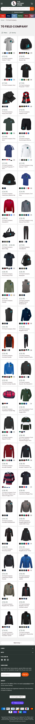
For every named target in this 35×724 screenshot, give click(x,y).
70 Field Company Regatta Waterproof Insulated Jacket (7, 634)
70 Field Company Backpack (24, 274)
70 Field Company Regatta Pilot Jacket (7, 604)
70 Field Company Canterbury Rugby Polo (26, 493)
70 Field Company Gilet (9, 329)
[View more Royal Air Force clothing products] (14, 16)
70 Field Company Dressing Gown (7, 549)
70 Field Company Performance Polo (7, 274)
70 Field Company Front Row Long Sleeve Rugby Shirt (26, 410)
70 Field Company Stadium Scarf (24, 112)
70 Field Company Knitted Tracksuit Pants (25, 356)
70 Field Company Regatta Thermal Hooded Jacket (24, 605)
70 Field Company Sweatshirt (7, 221)
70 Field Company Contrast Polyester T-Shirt (8, 167)
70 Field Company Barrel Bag (7, 248)
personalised (26, 683)
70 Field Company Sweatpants (24, 248)
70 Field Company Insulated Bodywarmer (8, 521)
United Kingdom (16, 696)
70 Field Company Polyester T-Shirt (24, 86)
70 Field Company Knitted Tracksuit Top (25, 466)
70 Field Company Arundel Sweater (7, 466)
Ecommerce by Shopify (20, 721)
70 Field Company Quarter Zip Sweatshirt (25, 383)
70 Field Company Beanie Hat (24, 59)
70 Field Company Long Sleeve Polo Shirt (26, 221)
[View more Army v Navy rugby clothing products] (32, 16)
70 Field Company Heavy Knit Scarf (7, 112)
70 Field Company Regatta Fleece (24, 329)
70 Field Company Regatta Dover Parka (25, 549)
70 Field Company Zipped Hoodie (7, 438)
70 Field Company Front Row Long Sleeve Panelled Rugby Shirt (26, 439)
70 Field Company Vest (8, 85)
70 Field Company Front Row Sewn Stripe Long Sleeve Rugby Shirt (9, 494)
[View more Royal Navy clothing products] (9, 16)
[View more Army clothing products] (3, 16)
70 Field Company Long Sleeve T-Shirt (26, 166)
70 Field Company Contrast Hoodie (7, 356)
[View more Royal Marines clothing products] (20, 16)
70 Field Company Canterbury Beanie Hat (8, 194)
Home (2, 20)
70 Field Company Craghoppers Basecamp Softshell (26, 634)
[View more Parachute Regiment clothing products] (26, 16)
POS (10, 721)
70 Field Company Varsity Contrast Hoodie (9, 383)
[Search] (32, 9)
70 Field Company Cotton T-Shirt (7, 59)
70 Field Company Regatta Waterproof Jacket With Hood (24, 522)
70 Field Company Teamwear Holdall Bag (8, 409)
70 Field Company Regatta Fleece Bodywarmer (24, 302)
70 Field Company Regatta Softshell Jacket (24, 577)
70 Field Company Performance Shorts (25, 139)
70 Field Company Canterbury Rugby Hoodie (7, 577)
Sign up (25, 674)
